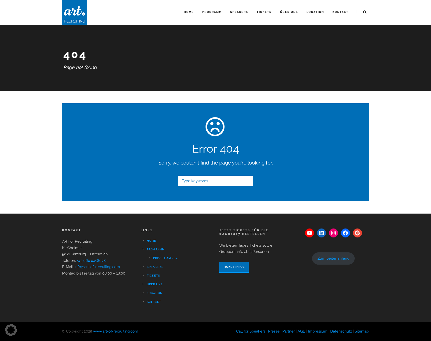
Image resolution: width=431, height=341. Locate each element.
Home (189, 12)
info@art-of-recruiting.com (97, 267)
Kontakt (340, 12)
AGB (301, 331)
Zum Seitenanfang (333, 258)
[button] (11, 330)
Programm (212, 12)
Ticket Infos (234, 267)
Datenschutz (341, 331)
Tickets (264, 12)
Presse (274, 331)
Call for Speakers (250, 331)
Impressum (317, 331)
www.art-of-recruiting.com (115, 331)
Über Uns (289, 12)
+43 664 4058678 (91, 260)
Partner (288, 331)
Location (315, 12)
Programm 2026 (166, 258)
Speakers (239, 12)
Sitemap (362, 331)
